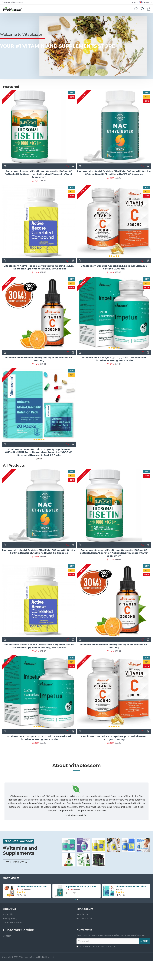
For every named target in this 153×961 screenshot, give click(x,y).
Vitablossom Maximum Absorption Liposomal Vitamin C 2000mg (39, 359)
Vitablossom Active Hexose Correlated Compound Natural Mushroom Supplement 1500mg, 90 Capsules (39, 267)
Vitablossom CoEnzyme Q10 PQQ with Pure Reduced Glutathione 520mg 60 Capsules (114, 359)
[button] (75, 899)
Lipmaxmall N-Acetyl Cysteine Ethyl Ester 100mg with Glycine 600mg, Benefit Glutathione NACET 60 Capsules (114, 173)
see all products (15, 862)
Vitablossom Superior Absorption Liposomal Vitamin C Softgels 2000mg (114, 267)
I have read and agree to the (97, 946)
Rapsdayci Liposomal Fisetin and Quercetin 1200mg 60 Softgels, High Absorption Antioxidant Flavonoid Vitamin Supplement (39, 174)
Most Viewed (11, 878)
